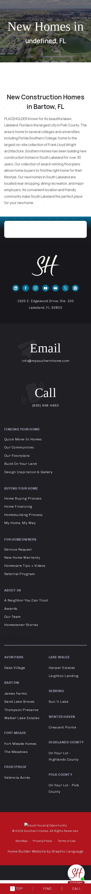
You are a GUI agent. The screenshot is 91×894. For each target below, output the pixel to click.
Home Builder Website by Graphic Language (45, 851)
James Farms (15, 693)
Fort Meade (15, 733)
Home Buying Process (22, 498)
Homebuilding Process (23, 515)
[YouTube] (45, 288)
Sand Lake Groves (19, 702)
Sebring (56, 691)
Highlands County (66, 742)
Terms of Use (66, 841)
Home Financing (18, 506)
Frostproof (15, 767)
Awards (10, 609)
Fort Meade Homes (20, 744)
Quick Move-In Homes (23, 439)
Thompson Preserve (21, 710)
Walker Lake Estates (21, 718)
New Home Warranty (22, 558)
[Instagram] (35, 288)
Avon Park (13, 657)
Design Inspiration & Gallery (28, 472)
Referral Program (19, 574)
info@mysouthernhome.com (45, 361)
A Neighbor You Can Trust (26, 600)
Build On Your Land (20, 464)
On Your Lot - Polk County (64, 788)
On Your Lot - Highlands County (64, 756)
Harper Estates (62, 668)
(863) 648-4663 (45, 405)
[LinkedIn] (15, 288)
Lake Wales (59, 657)
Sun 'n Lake (58, 702)
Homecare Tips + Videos (25, 566)
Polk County (60, 775)
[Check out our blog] (75, 288)
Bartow (11, 683)
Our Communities (19, 447)
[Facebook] (25, 288)
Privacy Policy (42, 841)
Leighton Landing (64, 676)
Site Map (21, 841)
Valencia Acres (17, 777)
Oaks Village (14, 668)
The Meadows (16, 752)
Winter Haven (62, 717)
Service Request (18, 549)
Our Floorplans (17, 456)
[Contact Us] (55, 288)
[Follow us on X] (65, 288)
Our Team (12, 617)
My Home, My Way (20, 523)
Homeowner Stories (21, 625)
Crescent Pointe (62, 727)
